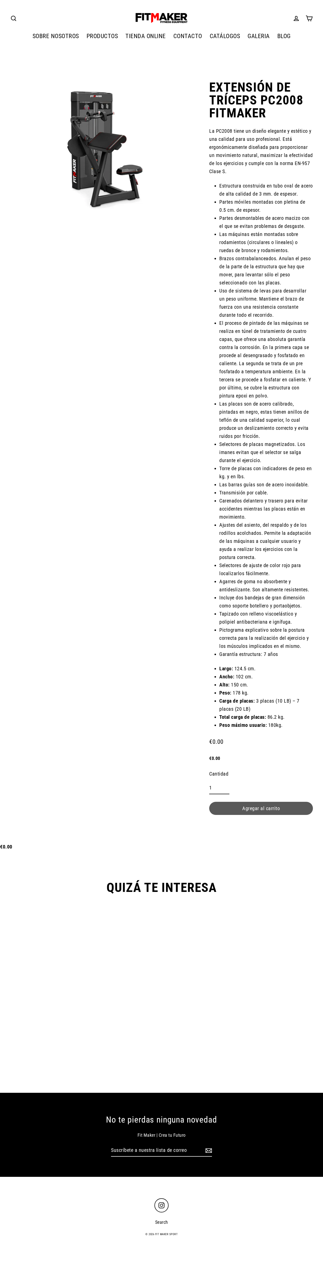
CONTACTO (187, 36)
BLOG (284, 36)
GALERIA (259, 36)
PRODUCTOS (102, 36)
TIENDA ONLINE (145, 36)
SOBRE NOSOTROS (56, 36)
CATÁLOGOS (225, 36)
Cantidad (218, 774)
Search (161, 1222)
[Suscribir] (208, 1150)
